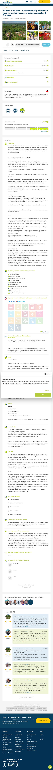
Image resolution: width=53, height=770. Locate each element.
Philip (32, 648)
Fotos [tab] (11, 50)
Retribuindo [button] (5, 4)
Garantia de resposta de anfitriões (32, 742)
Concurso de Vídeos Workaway (19, 743)
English (41, 734)
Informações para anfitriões (6, 736)
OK (43, 394)
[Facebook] (4, 765)
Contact (46, 45)
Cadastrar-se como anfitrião (6, 746)
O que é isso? (45, 331)
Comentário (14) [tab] (24, 50)
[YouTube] (9, 765)
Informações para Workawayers (6, 740)
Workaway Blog (18, 734)
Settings (47, 390)
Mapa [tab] (16, 50)
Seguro (29, 739)
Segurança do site (26, 587)
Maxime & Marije (28, 680)
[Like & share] (12, 45)
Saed (32, 616)
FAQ (28, 737)
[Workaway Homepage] (7, 1)
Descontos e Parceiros (7, 752)
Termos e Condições (32, 744)
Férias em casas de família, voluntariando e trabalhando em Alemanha (26, 704)
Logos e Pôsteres (19, 741)
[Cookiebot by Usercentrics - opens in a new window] (45, 374)
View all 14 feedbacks (26, 697)
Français (42, 737)
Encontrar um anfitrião (7, 734)
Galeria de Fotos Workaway (18, 736)
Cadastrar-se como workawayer (6, 743)
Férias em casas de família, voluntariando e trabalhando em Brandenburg (20, 708)
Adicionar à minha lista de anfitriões (28, 45)
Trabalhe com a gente (32, 750)
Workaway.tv (18, 739)
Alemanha (6, 18)
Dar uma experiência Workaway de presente (7, 750)
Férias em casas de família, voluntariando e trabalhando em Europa (26, 706)
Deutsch (42, 735)
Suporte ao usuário (31, 734)
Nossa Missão (18, 751)
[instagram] (13, 765)
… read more (25, 626)
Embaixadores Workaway (18, 747)
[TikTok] (17, 765)
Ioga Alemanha (9, 710)
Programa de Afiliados (20, 749)
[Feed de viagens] (31, 2)
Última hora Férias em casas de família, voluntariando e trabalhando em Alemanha (31, 710)
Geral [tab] (5, 50)
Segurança (11, 4)
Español (41, 739)
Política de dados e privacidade (31, 747)
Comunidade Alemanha (42, 708)
